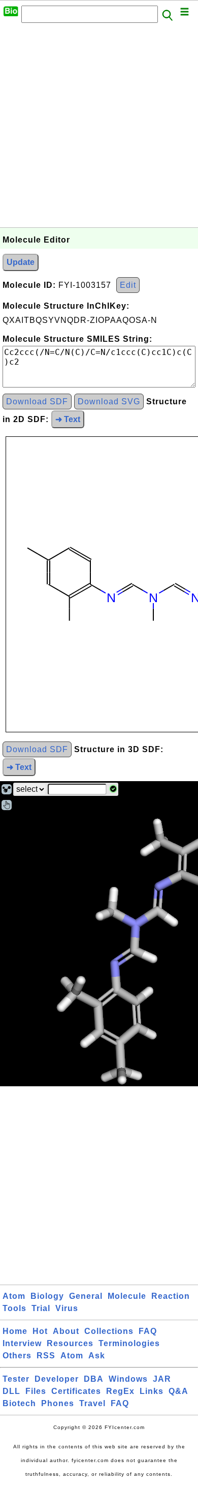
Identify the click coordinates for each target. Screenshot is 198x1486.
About (66, 1331)
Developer (57, 1379)
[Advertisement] (99, 128)
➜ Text (67, 419)
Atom (14, 1296)
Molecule (127, 1296)
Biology (47, 1296)
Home (15, 1331)
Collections (109, 1331)
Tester (16, 1379)
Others (17, 1355)
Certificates (76, 1391)
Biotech (19, 1403)
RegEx (120, 1391)
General (86, 1296)
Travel (92, 1403)
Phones (57, 1403)
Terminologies (129, 1343)
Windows (128, 1379)
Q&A (178, 1391)
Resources (70, 1343)
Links (151, 1391)
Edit (128, 285)
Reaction (170, 1296)
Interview (22, 1343)
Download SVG (109, 401)
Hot (40, 1331)
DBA (94, 1379)
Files (35, 1391)
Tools (14, 1308)
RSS (46, 1355)
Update (21, 262)
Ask (96, 1355)
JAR (162, 1379)
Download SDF (37, 401)
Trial (40, 1308)
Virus (66, 1308)
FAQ (148, 1331)
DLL (11, 1391)
